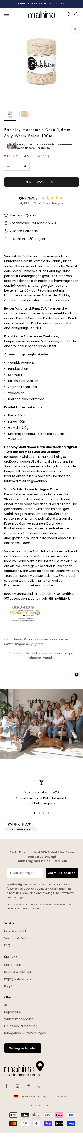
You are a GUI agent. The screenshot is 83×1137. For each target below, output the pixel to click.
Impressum (12, 1012)
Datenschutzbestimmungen (23, 908)
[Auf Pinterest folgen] (28, 1086)
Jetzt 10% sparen (62, 873)
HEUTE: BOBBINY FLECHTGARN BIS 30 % (41, 3)
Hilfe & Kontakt (15, 931)
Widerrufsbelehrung (19, 1019)
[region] (41, 793)
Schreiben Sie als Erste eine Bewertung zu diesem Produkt (41, 655)
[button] (41, 655)
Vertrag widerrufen (23, 1048)
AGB (7, 1005)
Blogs (8, 986)
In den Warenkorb (41, 182)
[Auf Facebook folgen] (6, 1086)
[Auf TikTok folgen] (39, 1086)
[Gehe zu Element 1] (10, 115)
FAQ (7, 945)
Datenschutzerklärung (20, 1026)
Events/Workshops (18, 972)
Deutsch (61, 1096)
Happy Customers (17, 979)
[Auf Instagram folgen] (17, 1086)
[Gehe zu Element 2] (24, 115)
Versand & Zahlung (18, 938)
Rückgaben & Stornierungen (25, 1033)
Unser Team (13, 965)
